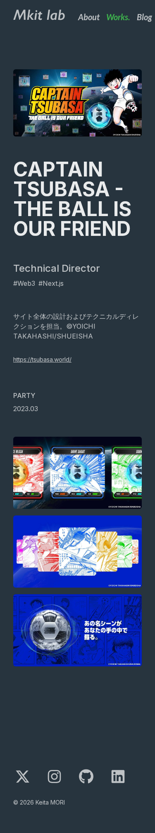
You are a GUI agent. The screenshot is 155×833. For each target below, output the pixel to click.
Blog (144, 17)
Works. (118, 17)
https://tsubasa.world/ (42, 359)
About (89, 17)
